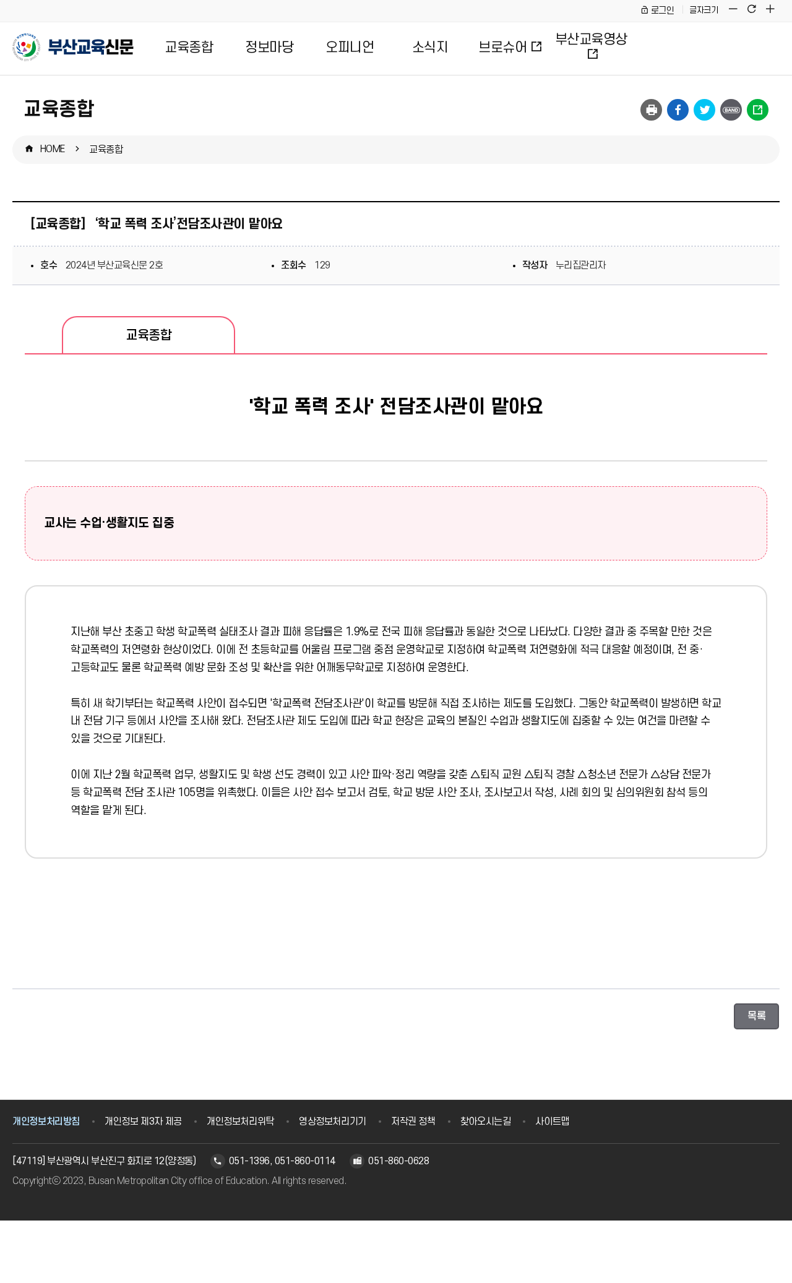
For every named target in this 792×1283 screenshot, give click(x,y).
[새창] (731, 110)
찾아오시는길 (485, 1121)
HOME (52, 149)
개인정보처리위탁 (240, 1121)
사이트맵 (552, 1121)
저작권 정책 (413, 1121)
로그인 (662, 11)
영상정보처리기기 (332, 1121)
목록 (756, 1016)
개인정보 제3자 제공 (143, 1121)
